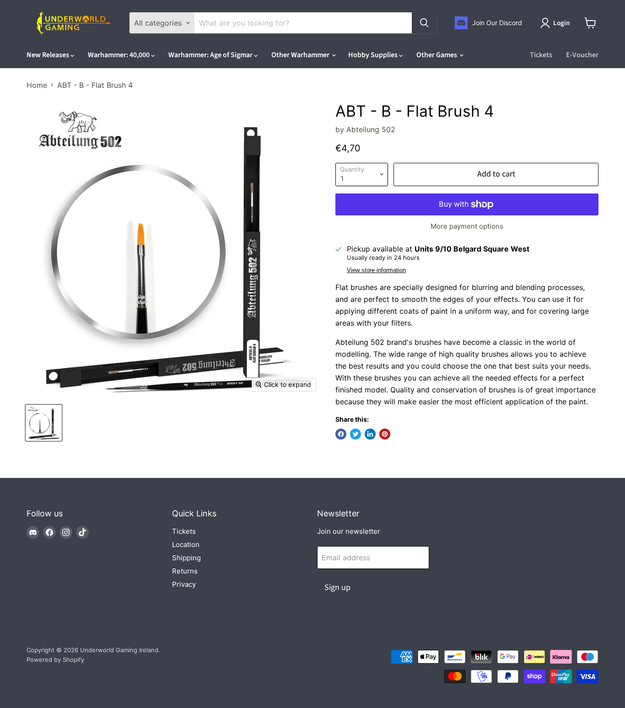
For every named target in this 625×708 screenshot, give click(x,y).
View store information (376, 270)
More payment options (467, 226)
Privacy (184, 584)
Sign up (337, 587)
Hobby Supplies (373, 55)
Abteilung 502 (370, 129)
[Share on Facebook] (340, 434)
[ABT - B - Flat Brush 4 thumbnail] (44, 423)
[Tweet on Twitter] (355, 434)
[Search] (424, 22)
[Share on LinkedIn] (370, 434)
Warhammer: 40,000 (119, 55)
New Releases (48, 55)
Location (185, 544)
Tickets (541, 55)
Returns (185, 571)
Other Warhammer (301, 55)
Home (37, 85)
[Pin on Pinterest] (384, 434)
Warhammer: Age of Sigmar (211, 55)
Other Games (437, 55)
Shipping (186, 557)
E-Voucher (582, 55)
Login (561, 23)
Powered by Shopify (55, 659)
